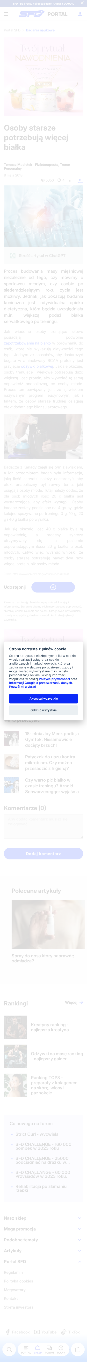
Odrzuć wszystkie (43, 710)
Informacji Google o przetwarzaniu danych (40, 683)
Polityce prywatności (54, 679)
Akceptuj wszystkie (43, 698)
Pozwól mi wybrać (22, 686)
